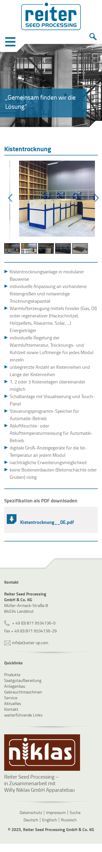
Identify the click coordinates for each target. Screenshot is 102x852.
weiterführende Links (23, 715)
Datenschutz (31, 812)
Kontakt (11, 709)
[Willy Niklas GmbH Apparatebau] (42, 752)
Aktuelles (12, 703)
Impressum (56, 812)
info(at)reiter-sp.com (30, 642)
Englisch (49, 820)
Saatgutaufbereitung (22, 680)
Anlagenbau (14, 686)
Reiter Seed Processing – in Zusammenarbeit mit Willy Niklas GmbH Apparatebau (39, 783)
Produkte (12, 674)
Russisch (69, 820)
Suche (75, 812)
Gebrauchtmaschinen (23, 692)
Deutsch (31, 820)
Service (10, 698)
